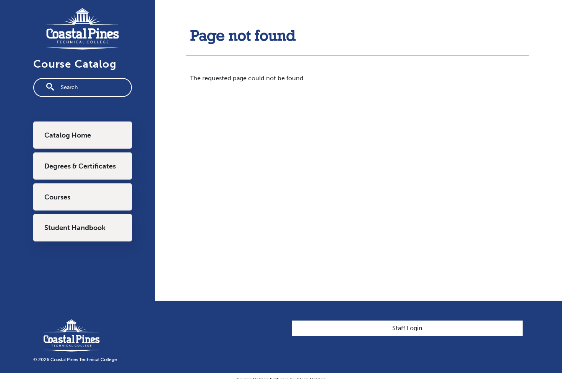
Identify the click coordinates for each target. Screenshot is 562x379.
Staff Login (407, 328)
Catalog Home (67, 135)
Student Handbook (75, 228)
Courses (57, 197)
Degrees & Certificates (80, 166)
